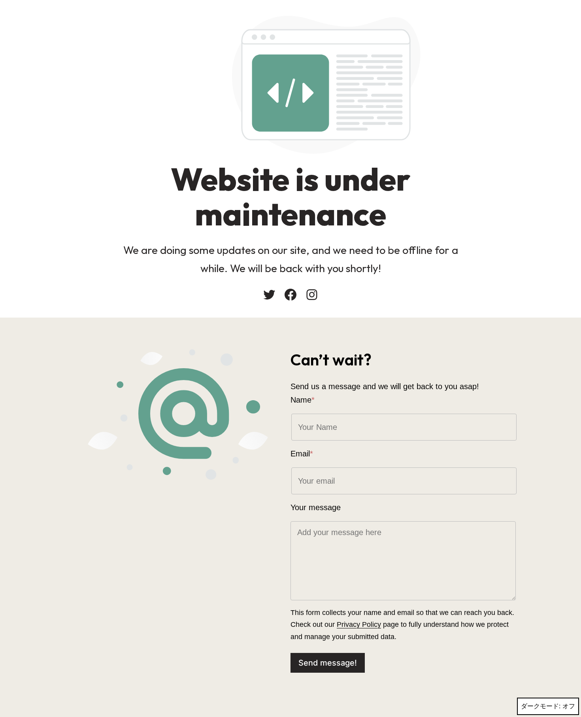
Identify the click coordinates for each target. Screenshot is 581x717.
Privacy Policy (359, 624)
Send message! (327, 663)
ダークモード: (540, 706)
